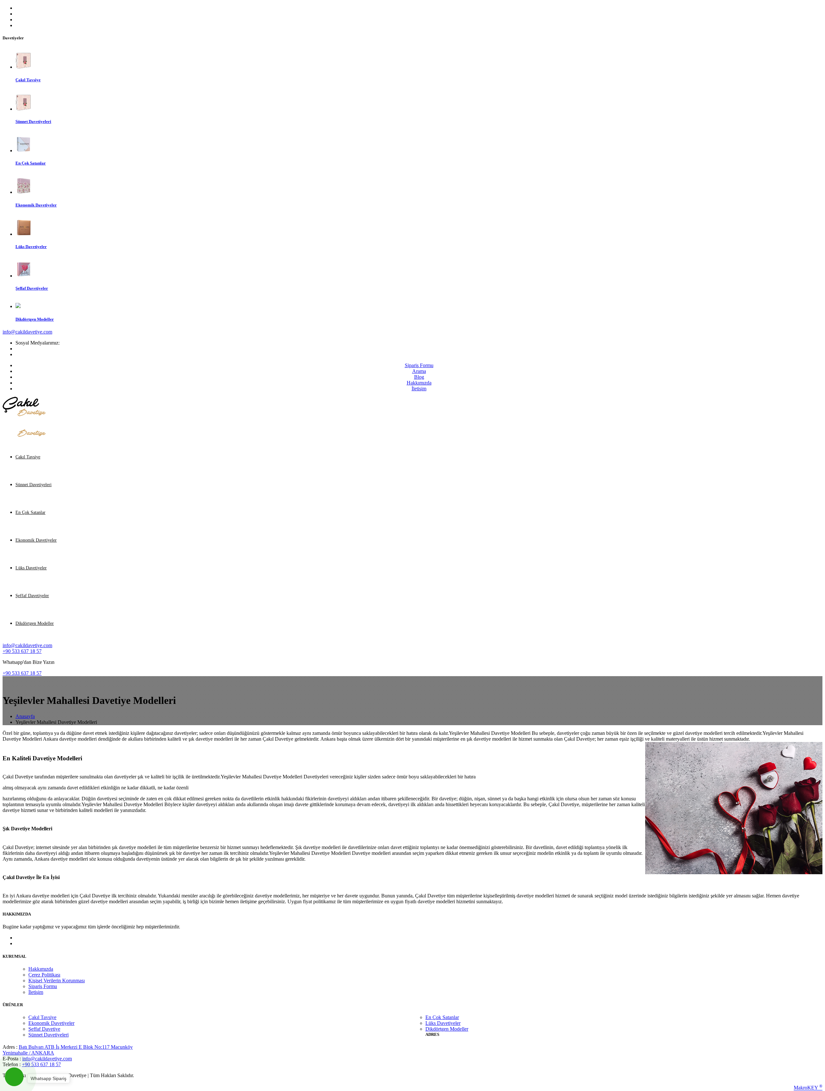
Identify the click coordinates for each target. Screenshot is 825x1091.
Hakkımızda (419, 382)
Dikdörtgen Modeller (34, 623)
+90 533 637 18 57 (22, 651)
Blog (419, 377)
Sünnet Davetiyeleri (33, 484)
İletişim (419, 388)
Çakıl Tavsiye (27, 457)
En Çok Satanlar (30, 512)
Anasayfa (25, 716)
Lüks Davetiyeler (31, 568)
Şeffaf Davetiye (44, 1029)
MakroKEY (808, 1087)
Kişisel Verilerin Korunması (56, 980)
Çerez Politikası (44, 974)
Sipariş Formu (419, 365)
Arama (419, 371)
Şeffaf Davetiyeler (32, 595)
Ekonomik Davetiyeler (36, 540)
